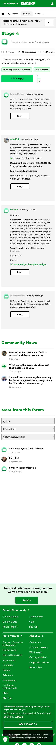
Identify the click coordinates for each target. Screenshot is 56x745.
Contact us (35, 642)
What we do (35, 652)
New (49, 22)
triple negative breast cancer (16, 70)
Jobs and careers (38, 647)
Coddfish (15, 139)
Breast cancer (42, 70)
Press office (35, 668)
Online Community (15, 610)
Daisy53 (14, 210)
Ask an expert (10, 627)
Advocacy (8, 675)
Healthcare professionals (10, 686)
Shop (5, 693)
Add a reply (17, 78)
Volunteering (9, 680)
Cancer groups (10, 617)
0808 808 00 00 (28, 724)
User (52, 3)
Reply (19, 116)
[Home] (28, 3)
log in (38, 79)
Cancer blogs (10, 622)
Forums (26, 14)
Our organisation (38, 657)
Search (15, 14)
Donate (27, 600)
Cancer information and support (13, 643)
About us (7, 698)
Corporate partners (39, 663)
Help (31, 622)
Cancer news (36, 617)
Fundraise (8, 665)
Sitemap (33, 627)
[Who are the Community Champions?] (28, 264)
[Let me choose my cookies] (5, 740)
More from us (11, 635)
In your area (9, 660)
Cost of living (9, 650)
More (9, 3)
